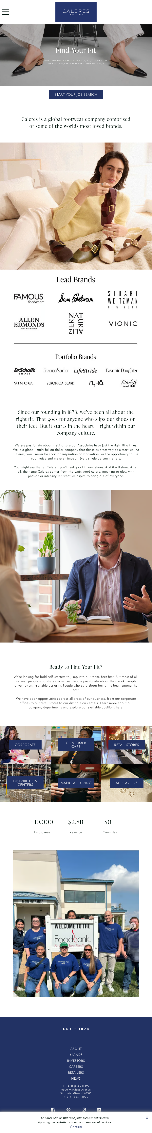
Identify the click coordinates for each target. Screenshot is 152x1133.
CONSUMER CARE (76, 745)
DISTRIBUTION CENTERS (25, 783)
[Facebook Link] (53, 1109)
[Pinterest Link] (68, 1109)
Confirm (76, 1127)
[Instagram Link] (84, 1109)
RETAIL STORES (126, 745)
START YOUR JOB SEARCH (76, 94)
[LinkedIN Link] (99, 1109)
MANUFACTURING (76, 783)
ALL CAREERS (127, 783)
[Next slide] (133, 925)
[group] (76, 925)
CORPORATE (25, 745)
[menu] (5, 15)
